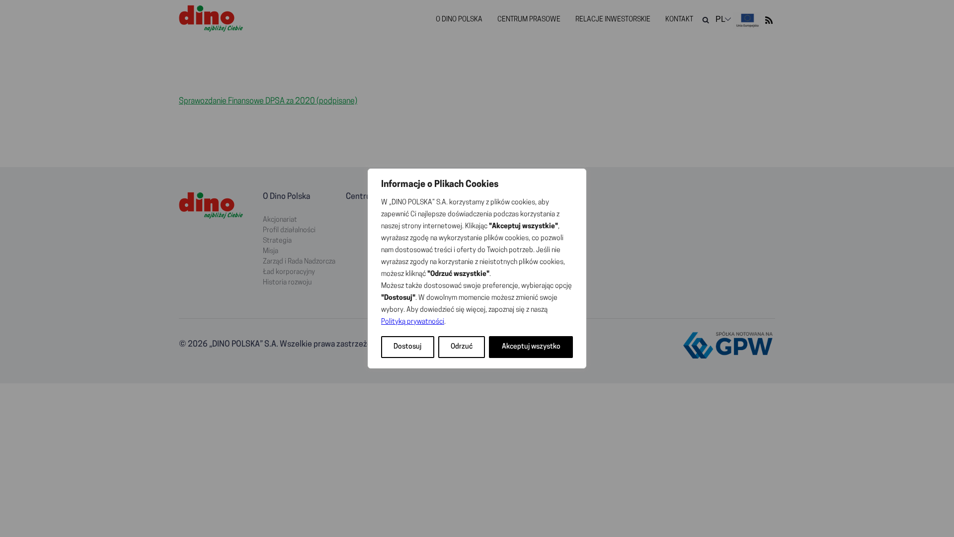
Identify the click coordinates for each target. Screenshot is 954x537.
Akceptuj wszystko (531, 347)
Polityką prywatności (412, 322)
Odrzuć (462, 347)
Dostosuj (407, 347)
